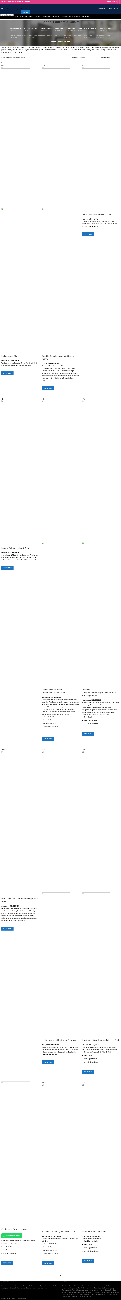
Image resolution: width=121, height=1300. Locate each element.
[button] (7, 373)
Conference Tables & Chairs (14, 1229)
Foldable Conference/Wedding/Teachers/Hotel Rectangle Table (99, 693)
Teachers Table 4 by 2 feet (94, 1231)
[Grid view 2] (90, 57)
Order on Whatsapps (13, 1236)
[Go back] (39, 23)
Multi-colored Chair (10, 356)
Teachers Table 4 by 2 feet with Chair (58, 1231)
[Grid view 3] (93, 57)
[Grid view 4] (97, 57)
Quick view (3, 377)
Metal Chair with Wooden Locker (97, 214)
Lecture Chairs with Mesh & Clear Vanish (60, 1040)
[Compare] (3, 352)
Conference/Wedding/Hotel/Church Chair (100, 1040)
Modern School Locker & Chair (15, 548)
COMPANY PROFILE (111, 2)
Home (3, 57)
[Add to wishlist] (3, 369)
